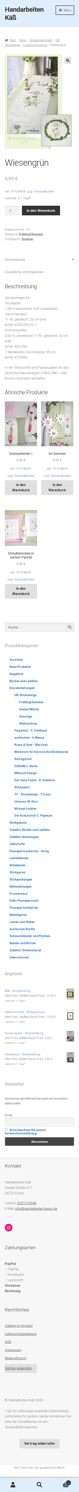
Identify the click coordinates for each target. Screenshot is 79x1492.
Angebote (16, 674)
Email (8, 1115)
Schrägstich (23, 759)
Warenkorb (61, 1481)
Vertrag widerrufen (18, 1368)
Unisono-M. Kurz (26, 801)
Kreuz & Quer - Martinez (31, 744)
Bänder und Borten (22, 943)
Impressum (13, 1350)
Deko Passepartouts (24, 900)
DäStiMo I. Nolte (25, 766)
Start (13, 40)
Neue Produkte (20, 666)
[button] (67, 60)
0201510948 (26, 1203)
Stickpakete (18, 822)
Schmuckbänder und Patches (29, 936)
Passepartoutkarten (23, 907)
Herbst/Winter (29, 709)
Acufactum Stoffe (22, 929)
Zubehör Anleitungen (24, 837)
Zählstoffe (17, 844)
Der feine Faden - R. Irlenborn (34, 780)
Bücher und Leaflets (23, 681)
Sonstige (25, 716)
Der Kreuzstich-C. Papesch (33, 815)
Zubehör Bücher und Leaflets (29, 829)
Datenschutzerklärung (21, 1334)
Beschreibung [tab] (15, 260)
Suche (39, 1485)
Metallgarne (18, 915)
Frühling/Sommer (35, 45)
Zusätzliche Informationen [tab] (24, 272)
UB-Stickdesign (25, 695)
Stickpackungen (20, 879)
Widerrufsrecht (15, 1358)
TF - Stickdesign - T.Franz (32, 794)
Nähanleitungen (20, 886)
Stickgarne (17, 872)
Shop (22, 40)
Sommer (27, 239)
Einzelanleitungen (40, 40)
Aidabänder (17, 865)
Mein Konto (13, 1485)
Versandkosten (44, 191)
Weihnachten (28, 723)
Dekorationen (19, 957)
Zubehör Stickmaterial (25, 950)
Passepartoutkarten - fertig (29, 851)
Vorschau (16, 659)
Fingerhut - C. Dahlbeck (30, 730)
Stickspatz (22, 787)
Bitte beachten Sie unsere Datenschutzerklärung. (25, 1131)
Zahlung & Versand (18, 1326)
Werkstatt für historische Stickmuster (41, 752)
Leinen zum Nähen (22, 922)
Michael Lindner (25, 808)
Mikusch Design (25, 773)
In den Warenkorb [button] (21, 487)
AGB (8, 1342)
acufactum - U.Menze (29, 737)
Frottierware (18, 893)
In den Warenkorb (41, 210)
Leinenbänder (19, 858)
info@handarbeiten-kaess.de (36, 1209)
